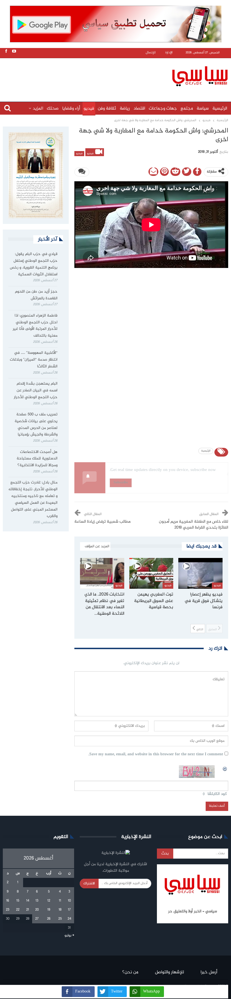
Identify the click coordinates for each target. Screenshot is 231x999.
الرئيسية (219, 108)
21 (27, 910)
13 (36, 901)
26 (48, 919)
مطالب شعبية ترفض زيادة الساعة (102, 521)
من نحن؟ (130, 972)
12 (48, 901)
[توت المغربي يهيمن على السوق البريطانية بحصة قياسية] (151, 573)
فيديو (89, 108)
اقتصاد (139, 108)
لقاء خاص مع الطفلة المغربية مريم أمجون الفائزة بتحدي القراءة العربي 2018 (193, 524)
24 (69, 919)
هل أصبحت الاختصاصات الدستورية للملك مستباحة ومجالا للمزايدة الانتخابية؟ (37, 459)
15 (17, 901)
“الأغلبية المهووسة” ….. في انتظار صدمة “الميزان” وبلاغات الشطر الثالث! (33, 360)
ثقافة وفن (107, 108)
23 (7, 910)
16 (7, 901)
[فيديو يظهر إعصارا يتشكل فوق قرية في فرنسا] (200, 573)
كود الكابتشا (217, 794)
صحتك (53, 108)
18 (60, 910)
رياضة (125, 108)
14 (27, 901)
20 (37, 910)
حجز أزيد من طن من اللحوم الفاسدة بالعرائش (36, 295)
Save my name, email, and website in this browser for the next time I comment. (155, 754)
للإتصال (151, 53)
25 (60, 919)
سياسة (203, 108)
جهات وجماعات (163, 108)
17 (69, 910)
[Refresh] (225, 768)
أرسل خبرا (209, 972)
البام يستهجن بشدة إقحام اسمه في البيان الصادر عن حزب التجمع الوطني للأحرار (35, 390)
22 (17, 910)
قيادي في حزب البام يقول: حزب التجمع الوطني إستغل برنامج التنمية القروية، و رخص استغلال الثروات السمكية (33, 264)
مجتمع (187, 108)
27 (37, 919)
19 (48, 910)
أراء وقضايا (71, 108)
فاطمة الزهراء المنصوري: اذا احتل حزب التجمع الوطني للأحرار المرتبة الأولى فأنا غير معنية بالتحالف (35, 325)
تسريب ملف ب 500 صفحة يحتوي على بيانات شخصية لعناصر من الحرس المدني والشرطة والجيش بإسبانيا (36, 424)
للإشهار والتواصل (169, 972)
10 (69, 901)
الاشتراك (89, 883)
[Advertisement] (117, 75)
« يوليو (69, 935)
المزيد (38, 108)
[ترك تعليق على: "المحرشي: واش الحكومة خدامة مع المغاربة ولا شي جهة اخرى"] (81, 171)
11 (60, 901)
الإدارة (169, 53)
